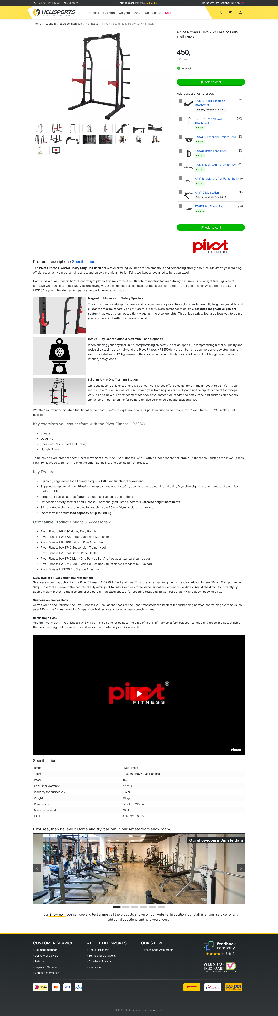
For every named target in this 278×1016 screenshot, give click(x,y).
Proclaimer (95, 967)
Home (37, 23)
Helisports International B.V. (147, 1010)
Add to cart (212, 82)
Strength (109, 13)
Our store (72, 2)
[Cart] (230, 12)
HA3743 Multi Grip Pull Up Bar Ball (216, 178)
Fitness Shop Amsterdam (158, 949)
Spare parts (153, 13)
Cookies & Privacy (100, 961)
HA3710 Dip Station (207, 192)
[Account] (240, 12)
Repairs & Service (46, 967)
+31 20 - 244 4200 (48, 2)
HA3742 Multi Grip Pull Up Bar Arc (215, 164)
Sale (168, 13)
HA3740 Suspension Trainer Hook (215, 136)
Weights (124, 13)
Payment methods (46, 949)
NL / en (235, 2)
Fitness (94, 13)
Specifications (84, 261)
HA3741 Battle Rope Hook (211, 150)
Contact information (47, 972)
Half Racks (92, 23)
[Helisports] (54, 12)
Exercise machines (71, 23)
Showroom (57, 914)
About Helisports (99, 949)
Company (134, 2)
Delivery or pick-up (46, 955)
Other (137, 13)
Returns (39, 961)
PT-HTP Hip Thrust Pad (209, 206)
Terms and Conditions (102, 955)
